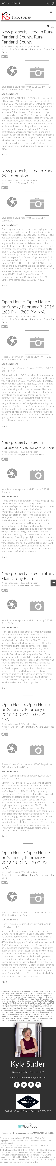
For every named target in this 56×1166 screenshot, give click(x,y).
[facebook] (17, 1084)
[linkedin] (24, 1084)
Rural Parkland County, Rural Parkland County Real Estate (34, 999)
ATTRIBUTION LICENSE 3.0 (44, 1133)
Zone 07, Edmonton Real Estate (29, 1011)
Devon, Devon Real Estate (18, 993)
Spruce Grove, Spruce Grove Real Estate (27, 454)
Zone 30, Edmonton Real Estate (20, 1018)
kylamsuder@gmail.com (34, 1077)
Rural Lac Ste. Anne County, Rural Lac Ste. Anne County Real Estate (27, 996)
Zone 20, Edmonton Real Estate (11, 1014)
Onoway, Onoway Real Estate (23, 995)
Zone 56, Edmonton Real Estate (11, 1020)
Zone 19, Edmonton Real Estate (42, 1012)
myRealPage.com (28, 1127)
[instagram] (38, 1084)
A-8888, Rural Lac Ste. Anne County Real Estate (27, 991)
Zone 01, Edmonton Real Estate (17, 1009)
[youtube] (31, 1084)
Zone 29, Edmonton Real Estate (23, 183)
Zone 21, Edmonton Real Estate (33, 1014)
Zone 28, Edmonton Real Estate (27, 1016)
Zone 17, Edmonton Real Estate (20, 1012)
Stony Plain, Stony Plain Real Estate (25, 585)
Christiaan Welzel (19, 1133)
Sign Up (16, 3)
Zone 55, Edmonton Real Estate (42, 1018)
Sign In (5, 3)
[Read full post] (12, 71)
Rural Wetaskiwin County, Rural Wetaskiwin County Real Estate (27, 1002)
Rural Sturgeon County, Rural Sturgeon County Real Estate (21, 1001)
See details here (9, 93)
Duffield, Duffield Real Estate (38, 993)
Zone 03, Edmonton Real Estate (38, 1009)
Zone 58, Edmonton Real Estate (33, 1020)
